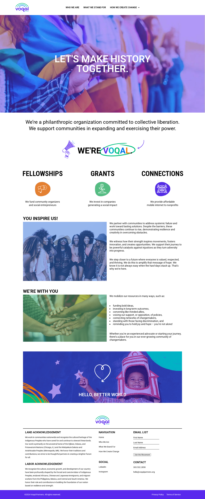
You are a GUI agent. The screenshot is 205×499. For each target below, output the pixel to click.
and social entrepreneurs (42, 205)
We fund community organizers (42, 201)
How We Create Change (123, 7)
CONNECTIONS (162, 174)
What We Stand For (94, 7)
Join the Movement (142, 455)
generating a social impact (102, 205)
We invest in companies (102, 201)
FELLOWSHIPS (42, 174)
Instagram (103, 472)
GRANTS (102, 174)
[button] (125, 7)
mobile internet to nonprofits (162, 205)
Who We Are (72, 7)
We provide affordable (162, 201)
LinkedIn (102, 467)
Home (101, 437)
